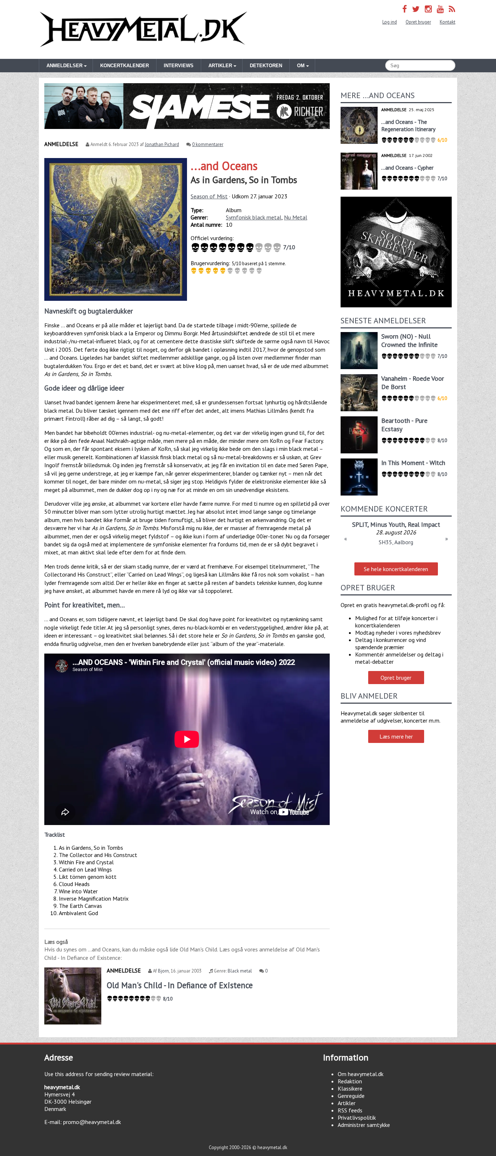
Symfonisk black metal (253, 217)
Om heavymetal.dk (360, 1074)
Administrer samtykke (364, 1124)
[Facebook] (404, 9)
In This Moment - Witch (413, 462)
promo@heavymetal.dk (92, 1121)
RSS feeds (350, 1110)
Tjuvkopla (396, 524)
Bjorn (163, 971)
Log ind (389, 22)
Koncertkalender (124, 65)
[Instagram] (428, 9)
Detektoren (266, 65)
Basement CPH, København (396, 542)
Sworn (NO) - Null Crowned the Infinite (409, 340)
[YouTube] (440, 9)
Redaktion (350, 1081)
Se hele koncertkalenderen (396, 569)
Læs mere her (396, 736)
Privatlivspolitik (357, 1117)
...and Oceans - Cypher (407, 167)
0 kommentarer (207, 144)
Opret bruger (418, 22)
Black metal (240, 971)
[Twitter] (416, 9)
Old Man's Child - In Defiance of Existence (180, 985)
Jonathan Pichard (162, 144)
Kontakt (447, 22)
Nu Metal (295, 217)
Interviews (179, 65)
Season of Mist (209, 196)
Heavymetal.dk (143, 29)
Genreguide (351, 1095)
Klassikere (350, 1088)
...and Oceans (224, 165)
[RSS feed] (452, 9)
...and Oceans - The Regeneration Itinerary (408, 125)
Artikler (346, 1103)
